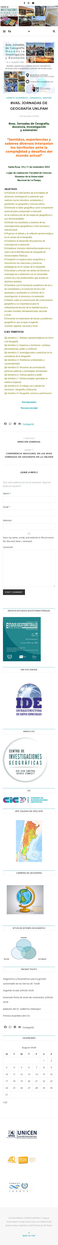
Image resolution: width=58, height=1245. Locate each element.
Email (6, 506)
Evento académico (17, 98)
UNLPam (47, 98)
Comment (8, 547)
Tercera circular (29, 408)
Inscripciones (29, 402)
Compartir (28, 424)
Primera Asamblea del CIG (16, 1015)
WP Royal (47, 1225)
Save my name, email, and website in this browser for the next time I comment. (28, 539)
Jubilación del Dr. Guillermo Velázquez (22, 1008)
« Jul (5, 1102)
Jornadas (35, 98)
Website (7, 520)
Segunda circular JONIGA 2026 (18, 990)
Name (7, 493)
